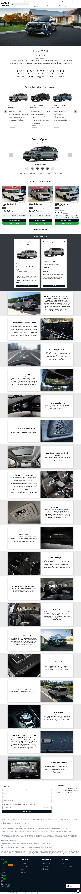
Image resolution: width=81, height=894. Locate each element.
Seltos (2, 863)
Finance (73, 5)
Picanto (3, 881)
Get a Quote (18, 130)
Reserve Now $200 (14, 223)
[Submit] (12, 4)
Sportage (3, 866)
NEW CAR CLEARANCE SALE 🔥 (39, 6)
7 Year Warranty (45, 866)
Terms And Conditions (67, 866)
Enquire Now (27, 286)
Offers (60, 5)
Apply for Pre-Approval (14, 220)
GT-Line (44, 143)
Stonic (2, 862)
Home (32, 5)
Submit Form (27, 811)
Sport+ (39, 143)
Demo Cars (24, 863)
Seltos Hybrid (4, 865)
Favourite (21, 202)
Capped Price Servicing (47, 868)
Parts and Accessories (46, 865)
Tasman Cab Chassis (6, 887)
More (77, 5)
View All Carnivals (41, 229)
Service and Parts (66, 6)
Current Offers (24, 866)
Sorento (3, 869)
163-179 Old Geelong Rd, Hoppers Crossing (54, 1)
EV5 (2, 877)
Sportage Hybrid (5, 868)
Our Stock (55, 6)
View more (12, 127)
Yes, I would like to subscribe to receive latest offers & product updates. (21, 804)
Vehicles (49, 5)
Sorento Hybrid (4, 871)
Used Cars (23, 865)
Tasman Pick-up (5, 886)
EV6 (2, 878)
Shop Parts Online (45, 863)
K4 (1, 883)
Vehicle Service (45, 862)
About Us (64, 862)
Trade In (23, 871)
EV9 (2, 880)
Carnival (3, 872)
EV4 (2, 875)
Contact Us (64, 865)
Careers (63, 863)
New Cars (23, 862)
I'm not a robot (8, 807)
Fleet (22, 869)
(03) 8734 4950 (68, 1)
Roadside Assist (45, 869)
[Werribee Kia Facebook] (79, 1)
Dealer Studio (77, 892)
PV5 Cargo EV (4, 884)
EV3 (2, 874)
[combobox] (20, 4)
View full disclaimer (20, 282)
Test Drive (23, 872)
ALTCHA (49, 807)
